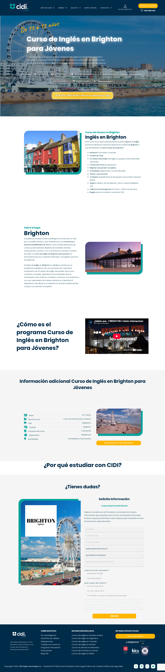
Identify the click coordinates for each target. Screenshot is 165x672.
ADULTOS (74, 8)
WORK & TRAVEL (90, 8)
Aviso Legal (80, 666)
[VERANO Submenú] (66, 8)
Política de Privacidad (64, 666)
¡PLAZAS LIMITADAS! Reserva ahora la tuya (82, 95)
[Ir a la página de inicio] (19, 8)
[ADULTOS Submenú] (80, 8)
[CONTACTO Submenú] (111, 8)
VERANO (61, 8)
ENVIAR (114, 616)
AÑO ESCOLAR (46, 8)
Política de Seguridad (113, 666)
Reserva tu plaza (148, 6)
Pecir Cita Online (135, 636)
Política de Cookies (94, 666)
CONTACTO (104, 8)
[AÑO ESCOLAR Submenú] (54, 8)
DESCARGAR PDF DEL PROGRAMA (118, 443)
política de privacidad (117, 595)
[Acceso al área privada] (125, 6)
